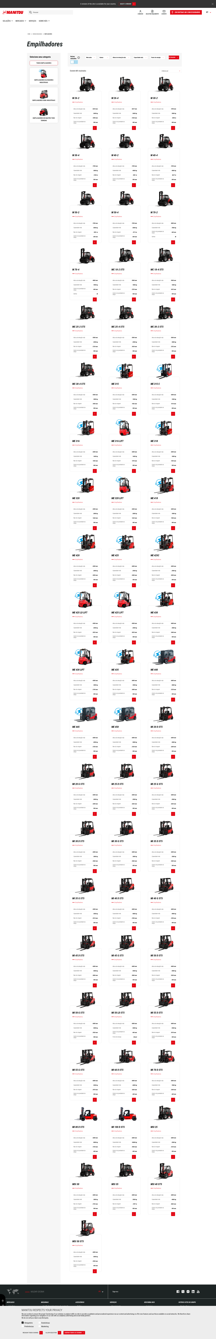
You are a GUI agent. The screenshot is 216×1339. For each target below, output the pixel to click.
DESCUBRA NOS (149, 1302)
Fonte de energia (117, 1037)
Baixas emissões (74, 62)
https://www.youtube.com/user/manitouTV (197, 1291)
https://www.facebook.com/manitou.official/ (176, 1291)
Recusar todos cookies (30, 1332)
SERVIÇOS (113, 1302)
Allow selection (51, 1332)
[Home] (13, 12)
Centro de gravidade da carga (79, 122)
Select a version (125, 4)
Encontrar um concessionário (187, 12)
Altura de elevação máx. (79, 109)
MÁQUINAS (45, 1302)
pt (100, 1291)
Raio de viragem (77, 117)
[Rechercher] (30, 12)
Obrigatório (28, 1323)
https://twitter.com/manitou (181, 1291)
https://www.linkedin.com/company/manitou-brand (192, 1291)
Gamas (153, 236)
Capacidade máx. (77, 113)
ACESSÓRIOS (79, 1302)
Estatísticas (45, 1323)
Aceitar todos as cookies (73, 1332)
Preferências (29, 1326)
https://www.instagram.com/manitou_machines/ (186, 1291)
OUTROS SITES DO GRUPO (187, 1302)
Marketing (45, 1326)
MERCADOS (10, 1302)
